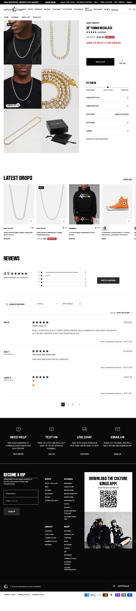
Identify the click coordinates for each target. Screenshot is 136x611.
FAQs (66, 541)
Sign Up (11, 511)
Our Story (49, 534)
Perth (66, 504)
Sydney (67, 507)
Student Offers (67, 563)
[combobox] (114, 9)
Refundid (68, 555)
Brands (47, 9)
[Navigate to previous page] (56, 404)
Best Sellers (88, 9)
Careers (48, 531)
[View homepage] (13, 9)
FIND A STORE (106, 2)
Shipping (67, 538)
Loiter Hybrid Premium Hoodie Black (82, 234)
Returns (67, 531)
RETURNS (90, 122)
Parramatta (69, 500)
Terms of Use (50, 538)
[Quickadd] (31, 221)
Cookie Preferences (70, 569)
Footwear (67, 9)
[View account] (130, 9)
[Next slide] (132, 204)
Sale (106, 9)
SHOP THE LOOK (67, 2)
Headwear (78, 9)
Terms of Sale (70, 558)
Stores (68, 479)
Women (48, 490)
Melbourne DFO (70, 494)
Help (67, 527)
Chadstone (69, 487)
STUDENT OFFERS (84, 2)
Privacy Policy (51, 541)
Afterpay (68, 545)
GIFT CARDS (119, 2)
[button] (134, 9)
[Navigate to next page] (79, 404)
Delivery (107, 114)
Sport (47, 497)
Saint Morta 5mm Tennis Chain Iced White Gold (18, 234)
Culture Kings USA (70, 518)
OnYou (67, 548)
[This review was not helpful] (129, 341)
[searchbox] (21, 304)
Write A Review (108, 280)
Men (46, 487)
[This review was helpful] (125, 341)
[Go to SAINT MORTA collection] (93, 23)
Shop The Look (51, 483)
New (24, 9)
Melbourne (69, 490)
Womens (38, 9)
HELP (96, 2)
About (49, 527)
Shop (48, 479)
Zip (65, 551)
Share (89, 131)
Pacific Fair (68, 497)
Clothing (56, 9)
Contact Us (69, 534)
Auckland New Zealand (70, 512)
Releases (98, 9)
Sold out (100, 62)
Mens (30, 9)
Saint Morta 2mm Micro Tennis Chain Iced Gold (49, 234)
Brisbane (68, 483)
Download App (51, 500)
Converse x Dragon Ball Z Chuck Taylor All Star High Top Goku (116, 234)
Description (92, 97)
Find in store (92, 106)
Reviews (48, 545)
